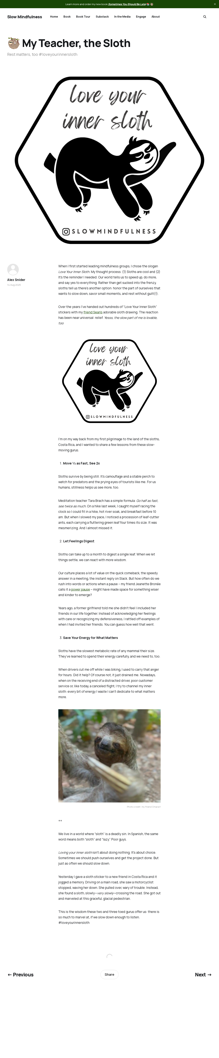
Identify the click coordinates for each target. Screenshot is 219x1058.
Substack (102, 16)
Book (67, 16)
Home (54, 16)
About (156, 16)
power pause (80, 589)
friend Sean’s (92, 312)
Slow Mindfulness (24, 17)
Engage (141, 16)
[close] (215, 4)
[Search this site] (204, 16)
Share (109, 974)
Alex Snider (16, 280)
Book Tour (83, 16)
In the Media (122, 16)
